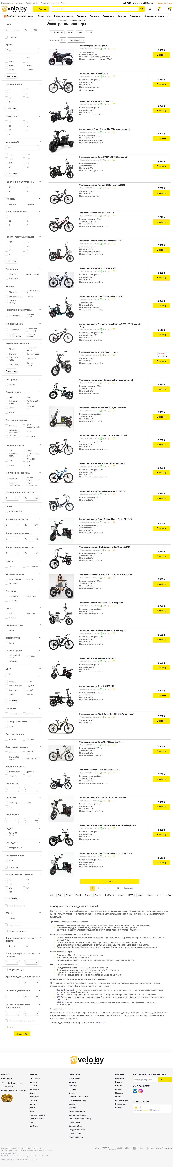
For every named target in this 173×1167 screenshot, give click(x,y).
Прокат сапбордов (76, 1137)
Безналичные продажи (77, 1115)
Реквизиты (119, 1097)
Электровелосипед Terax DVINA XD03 (96, 101)
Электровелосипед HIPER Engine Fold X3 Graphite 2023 (104, 547)
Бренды (72, 1104)
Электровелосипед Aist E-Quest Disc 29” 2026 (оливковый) (106, 714)
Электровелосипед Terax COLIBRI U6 (96, 686)
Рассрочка (45, 3)
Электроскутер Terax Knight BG (93, 46)
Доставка (55, 3)
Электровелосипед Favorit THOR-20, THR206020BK (102, 797)
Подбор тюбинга (75, 1133)
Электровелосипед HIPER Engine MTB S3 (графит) (102, 630)
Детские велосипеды (63, 16)
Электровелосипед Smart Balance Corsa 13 (99, 770)
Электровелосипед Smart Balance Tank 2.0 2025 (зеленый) (106, 380)
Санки (32, 1122)
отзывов (146, 1110)
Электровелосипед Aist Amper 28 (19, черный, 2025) (103, 435)
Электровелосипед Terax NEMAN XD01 (97, 268)
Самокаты (94, 16)
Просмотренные (7, 3)
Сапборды (34, 1126)
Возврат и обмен (75, 1126)
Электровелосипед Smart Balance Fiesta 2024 (100, 241)
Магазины (19, 3)
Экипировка (135, 16)
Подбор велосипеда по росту (20, 16)
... (168, 15)
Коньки (32, 1108)
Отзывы (118, 1089)
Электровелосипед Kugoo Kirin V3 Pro (97, 658)
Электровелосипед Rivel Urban (93, 73)
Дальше (110, 881)
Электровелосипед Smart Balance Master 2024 (100, 296)
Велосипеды (44, 16)
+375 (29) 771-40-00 (99, 1023)
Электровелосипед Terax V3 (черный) (96, 213)
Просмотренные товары (78, 1100)
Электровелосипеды (154, 16)
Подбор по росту (32, 3)
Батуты (32, 1104)
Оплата (71, 1093)
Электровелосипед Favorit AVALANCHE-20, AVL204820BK (105, 575)
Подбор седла (74, 1122)
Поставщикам (120, 1104)
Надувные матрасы (37, 1115)
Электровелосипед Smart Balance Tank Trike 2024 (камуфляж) (107, 825)
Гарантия (72, 1108)
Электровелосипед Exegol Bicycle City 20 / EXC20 (102, 491)
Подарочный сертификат (78, 1097)
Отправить (165, 1080)
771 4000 (127, 3)
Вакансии (118, 1086)
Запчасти (122, 16)
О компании (119, 1078)
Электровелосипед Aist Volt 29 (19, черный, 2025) (102, 185)
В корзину (161, 55)
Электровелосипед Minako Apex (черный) (98, 352)
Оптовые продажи (122, 1100)
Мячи (32, 1111)
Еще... (63, 3)
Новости (118, 1082)
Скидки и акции (74, 1078)
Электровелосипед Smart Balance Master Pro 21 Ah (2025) (105, 853)
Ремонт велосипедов (77, 1111)
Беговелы (81, 16)
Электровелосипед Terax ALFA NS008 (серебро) (101, 742)
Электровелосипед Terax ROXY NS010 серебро (101, 603)
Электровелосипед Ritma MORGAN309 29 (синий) (102, 463)
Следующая (128, 888)
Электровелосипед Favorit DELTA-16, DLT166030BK (103, 408)
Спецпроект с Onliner (77, 1130)
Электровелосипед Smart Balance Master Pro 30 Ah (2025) (105, 519)
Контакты (118, 1108)
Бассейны (33, 1100)
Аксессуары (108, 16)
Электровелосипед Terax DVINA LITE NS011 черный (103, 157)
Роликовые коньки (37, 1119)
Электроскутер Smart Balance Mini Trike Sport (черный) (104, 129)
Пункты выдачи (7, 1078)
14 (118, 888)
